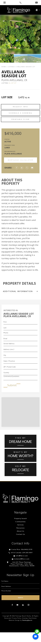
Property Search (20, 518)
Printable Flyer (21, 119)
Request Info (20, 107)
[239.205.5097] (20, 2)
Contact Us (20, 534)
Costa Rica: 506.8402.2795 (21, 549)
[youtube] (17, 605)
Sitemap (25, 618)
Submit (12, 385)
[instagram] (28, 605)
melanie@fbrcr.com (21, 559)
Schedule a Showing (20, 113)
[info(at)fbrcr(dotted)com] (36, 2)
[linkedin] (23, 605)
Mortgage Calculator (20, 160)
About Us (20, 531)
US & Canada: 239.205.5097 (22, 552)
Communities (20, 522)
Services (20, 525)
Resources (20, 528)
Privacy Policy (16, 618)
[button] (36, 637)
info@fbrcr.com (22, 556)
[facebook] (12, 605)
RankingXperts (27, 620)
